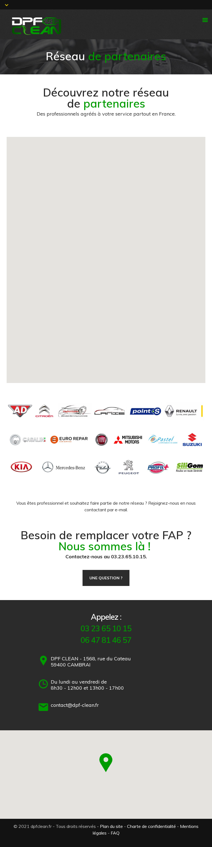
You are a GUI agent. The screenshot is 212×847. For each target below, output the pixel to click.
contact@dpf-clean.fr (75, 705)
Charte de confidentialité (151, 826)
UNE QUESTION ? (106, 577)
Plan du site (111, 826)
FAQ (115, 833)
